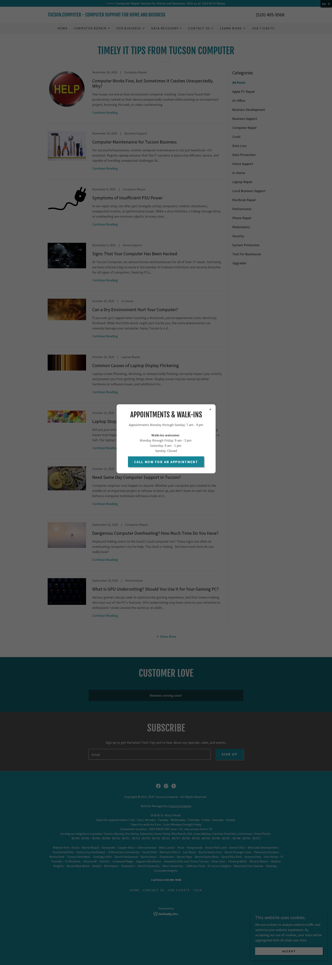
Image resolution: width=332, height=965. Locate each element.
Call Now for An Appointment (166, 462)
